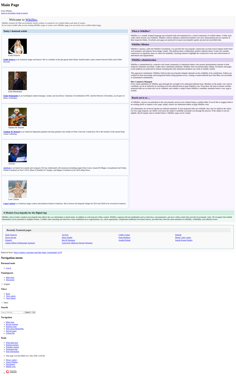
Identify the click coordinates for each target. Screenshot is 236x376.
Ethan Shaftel (67, 237)
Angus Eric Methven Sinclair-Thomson (77, 243)
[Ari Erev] (17, 161)
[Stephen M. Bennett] (17, 125)
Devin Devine (10, 237)
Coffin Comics (124, 235)
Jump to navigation (8, 13)
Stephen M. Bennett (11, 132)
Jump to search (22, 13)
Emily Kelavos (9, 59)
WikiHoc (31, 19)
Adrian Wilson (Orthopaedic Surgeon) (20, 243)
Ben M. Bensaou (68, 240)
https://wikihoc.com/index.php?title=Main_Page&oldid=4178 (38, 252)
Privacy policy (11, 360)
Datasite (178, 235)
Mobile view (11, 367)
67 (17, 23)
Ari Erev (7, 168)
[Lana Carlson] (17, 197)
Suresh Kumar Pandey (184, 240)
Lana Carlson (9, 203)
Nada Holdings (124, 237)
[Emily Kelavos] (17, 53)
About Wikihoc (12, 362)
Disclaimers (10, 364)
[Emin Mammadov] (17, 89)
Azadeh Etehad (124, 240)
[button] (2, 284)
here (99, 25)
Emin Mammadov (11, 96)
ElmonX (8, 240)
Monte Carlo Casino (183, 237)
